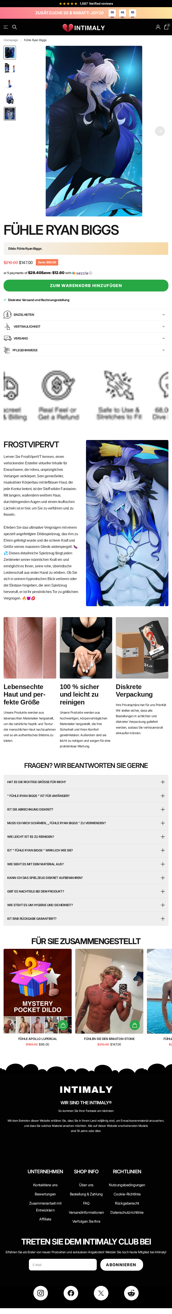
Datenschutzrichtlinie (126, 1212)
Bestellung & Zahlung (86, 1194)
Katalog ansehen (6, 27)
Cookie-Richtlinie (127, 1194)
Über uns (86, 1185)
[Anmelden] (158, 27)
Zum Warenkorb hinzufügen (86, 285)
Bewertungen (45, 1194)
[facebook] (71, 1293)
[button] (159, 131)
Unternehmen (45, 1171)
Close (45, 1182)
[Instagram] (40, 1293)
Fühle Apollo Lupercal (37, 1039)
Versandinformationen (86, 1212)
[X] (101, 1293)
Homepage (11, 40)
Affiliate (45, 1219)
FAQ (86, 1203)
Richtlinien (127, 1171)
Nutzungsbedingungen (127, 1185)
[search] (14, 27)
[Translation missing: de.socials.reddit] (131, 1293)
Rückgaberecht (127, 1203)
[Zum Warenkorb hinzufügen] (63, 1025)
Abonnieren (122, 1264)
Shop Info (86, 1171)
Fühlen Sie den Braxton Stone (109, 1039)
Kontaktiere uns (45, 1185)
